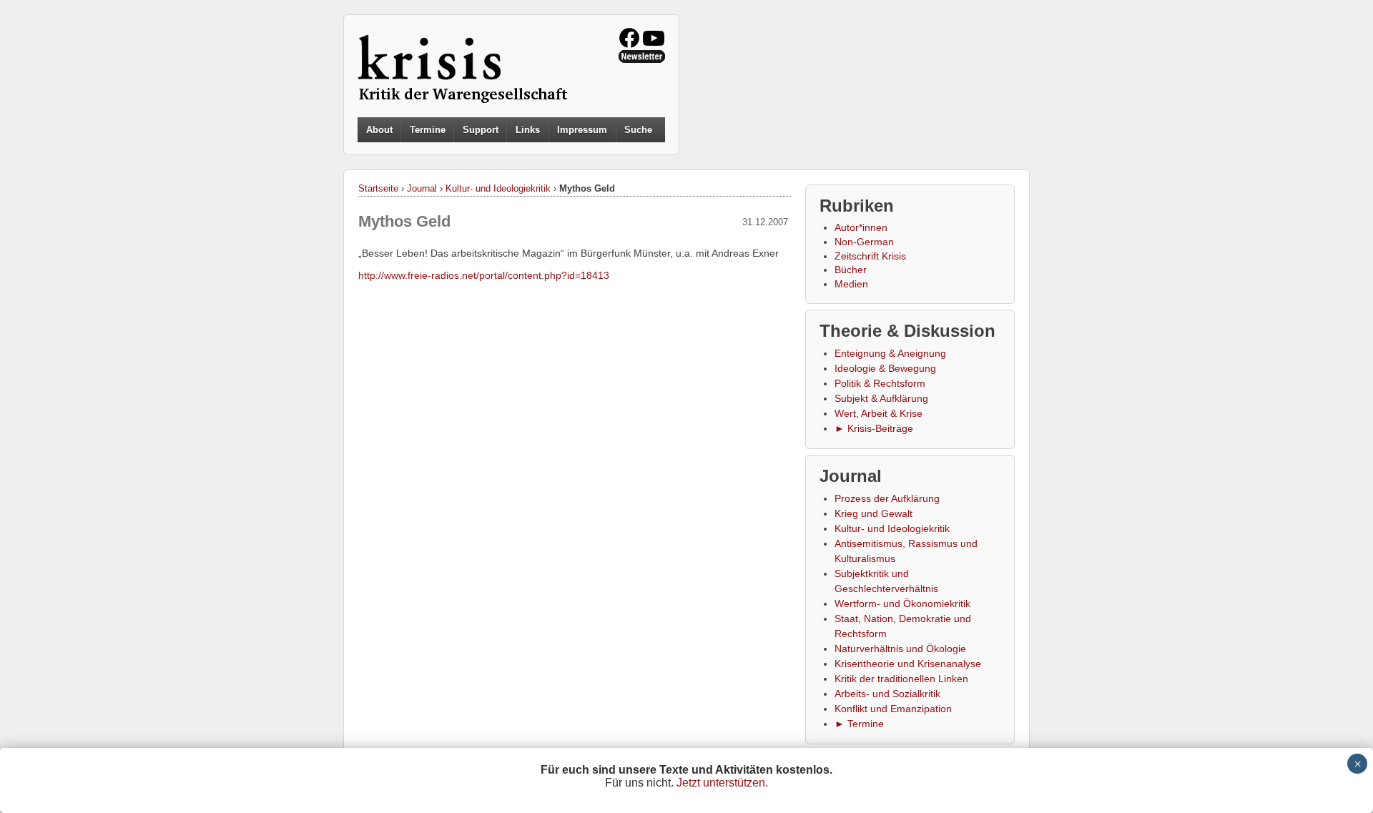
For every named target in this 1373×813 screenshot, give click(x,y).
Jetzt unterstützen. (722, 783)
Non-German (864, 241)
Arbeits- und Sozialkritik (887, 693)
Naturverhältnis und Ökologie (900, 648)
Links (528, 129)
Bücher (851, 269)
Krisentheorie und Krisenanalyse (908, 663)
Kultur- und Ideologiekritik (498, 188)
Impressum (582, 129)
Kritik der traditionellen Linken (901, 678)
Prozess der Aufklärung (887, 498)
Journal (422, 188)
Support (480, 129)
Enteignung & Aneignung (890, 353)
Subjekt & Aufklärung (881, 398)
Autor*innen (861, 227)
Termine (428, 129)
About (379, 129)
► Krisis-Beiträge (874, 428)
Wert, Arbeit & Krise (878, 413)
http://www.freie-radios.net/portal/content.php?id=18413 (483, 275)
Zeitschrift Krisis (870, 256)
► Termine (859, 723)
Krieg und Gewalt (873, 513)
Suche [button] (638, 130)
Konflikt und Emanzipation (893, 708)
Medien (851, 284)
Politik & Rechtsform (880, 383)
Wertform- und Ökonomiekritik (902, 603)
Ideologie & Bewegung (885, 368)
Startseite (378, 188)
